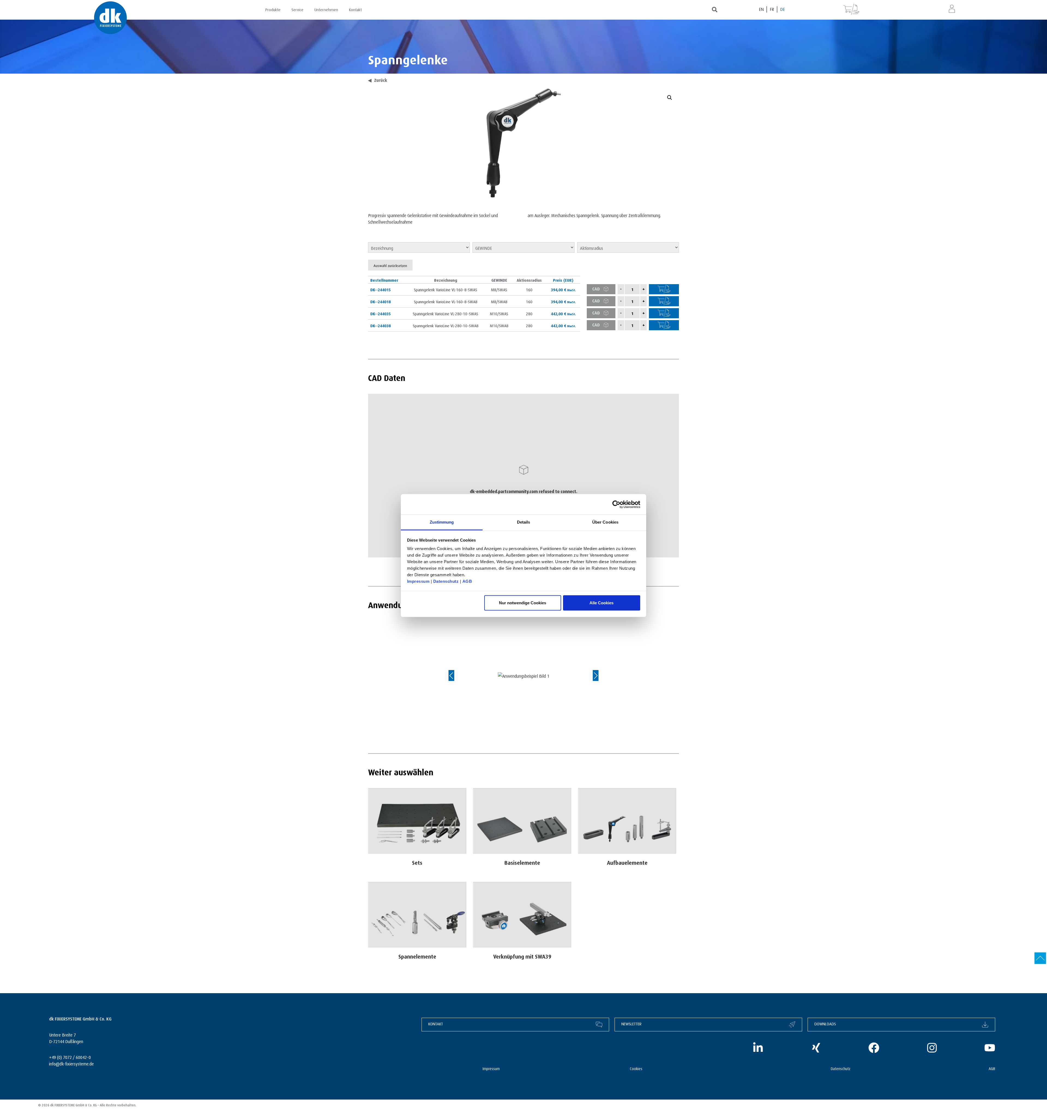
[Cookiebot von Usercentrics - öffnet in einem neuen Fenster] (616, 504)
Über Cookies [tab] (605, 522)
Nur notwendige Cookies (522, 602)
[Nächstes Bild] (590, 675)
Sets (417, 862)
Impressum (418, 581)
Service (297, 9)
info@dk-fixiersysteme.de (71, 1063)
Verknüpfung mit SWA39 (522, 955)
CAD (596, 288)
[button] (670, 98)
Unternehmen (326, 9)
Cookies (636, 1068)
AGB (467, 581)
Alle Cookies (601, 602)
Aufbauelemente (627, 862)
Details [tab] (523, 522)
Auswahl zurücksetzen (390, 265)
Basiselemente (522, 862)
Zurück (377, 79)
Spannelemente (417, 955)
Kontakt (355, 9)
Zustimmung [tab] (442, 522)
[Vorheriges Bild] (457, 675)
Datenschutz (446, 581)
